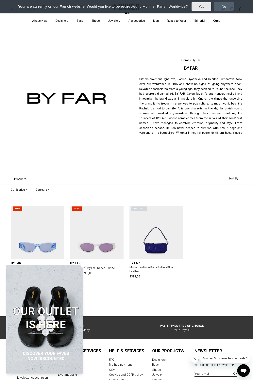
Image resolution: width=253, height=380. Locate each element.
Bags (80, 20)
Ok (235, 373)
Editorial (199, 20)
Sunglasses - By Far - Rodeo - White (92, 268)
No (224, 6)
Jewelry (157, 374)
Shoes (96, 20)
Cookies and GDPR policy (126, 374)
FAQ (111, 359)
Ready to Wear (176, 20)
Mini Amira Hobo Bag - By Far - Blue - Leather (152, 269)
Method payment (120, 364)
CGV (112, 370)
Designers (62, 20)
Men (156, 20)
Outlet (217, 20)
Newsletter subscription (32, 377)
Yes (201, 6)
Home (185, 60)
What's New (39, 20)
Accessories (136, 20)
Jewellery (114, 20)
